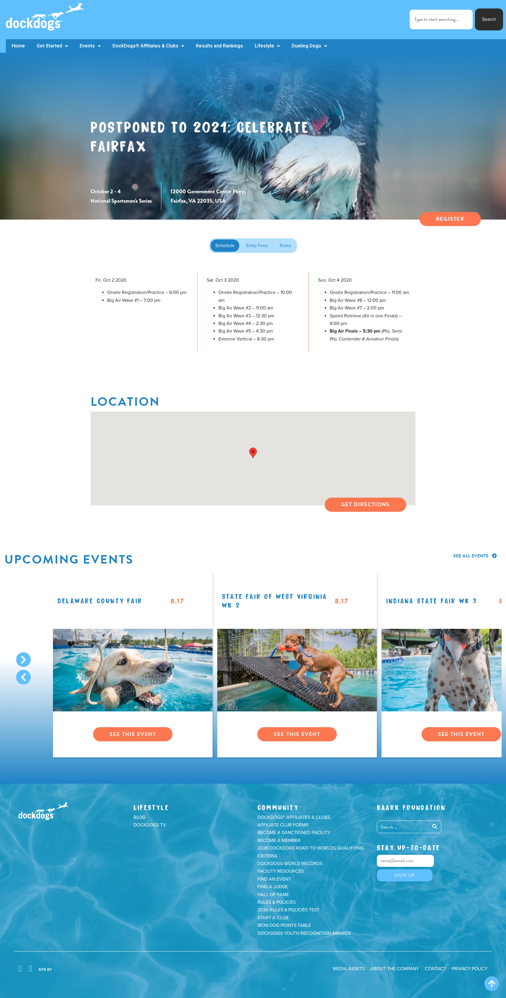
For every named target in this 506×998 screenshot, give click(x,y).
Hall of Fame (273, 895)
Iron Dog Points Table (284, 925)
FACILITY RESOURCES (280, 871)
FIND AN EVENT (274, 879)
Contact (435, 969)
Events (87, 46)
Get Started (49, 46)
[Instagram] (30, 969)
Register (450, 219)
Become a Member (278, 840)
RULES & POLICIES (276, 902)
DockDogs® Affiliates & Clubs (145, 46)
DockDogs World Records (289, 864)
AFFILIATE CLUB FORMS (282, 825)
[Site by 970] (48, 969)
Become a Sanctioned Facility (293, 833)
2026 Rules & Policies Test (288, 910)
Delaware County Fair (100, 600)
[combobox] (441, 19)
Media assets (349, 969)
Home (18, 46)
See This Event (133, 734)
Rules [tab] (285, 246)
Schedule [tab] (225, 246)
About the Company (394, 969)
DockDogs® (43, 811)
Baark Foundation (411, 806)
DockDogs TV (150, 825)
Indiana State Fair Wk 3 (431, 600)
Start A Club (272, 918)
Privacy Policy (470, 969)
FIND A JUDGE (272, 887)
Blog (139, 817)
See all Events (471, 555)
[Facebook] (20, 969)
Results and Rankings (219, 46)
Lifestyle (264, 46)
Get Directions (365, 504)
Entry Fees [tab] (257, 246)
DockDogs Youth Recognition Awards (304, 933)
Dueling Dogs (306, 46)
